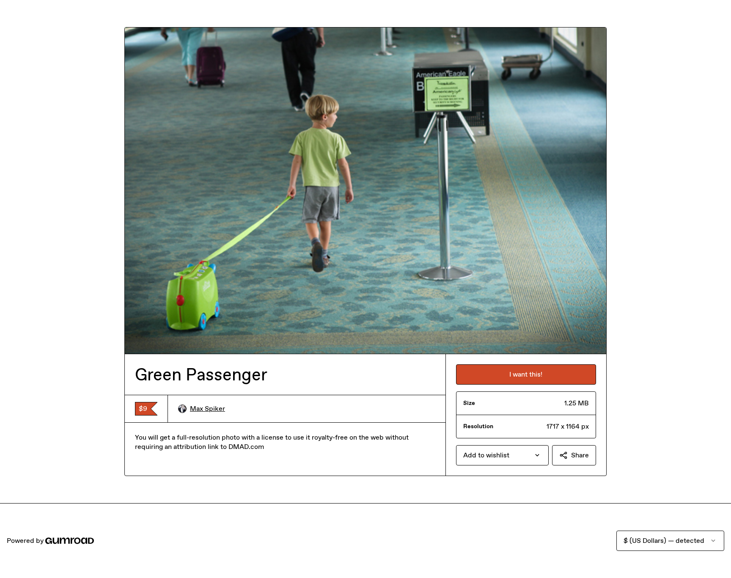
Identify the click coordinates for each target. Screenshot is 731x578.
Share (580, 455)
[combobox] (502, 455)
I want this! (525, 374)
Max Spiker (207, 409)
